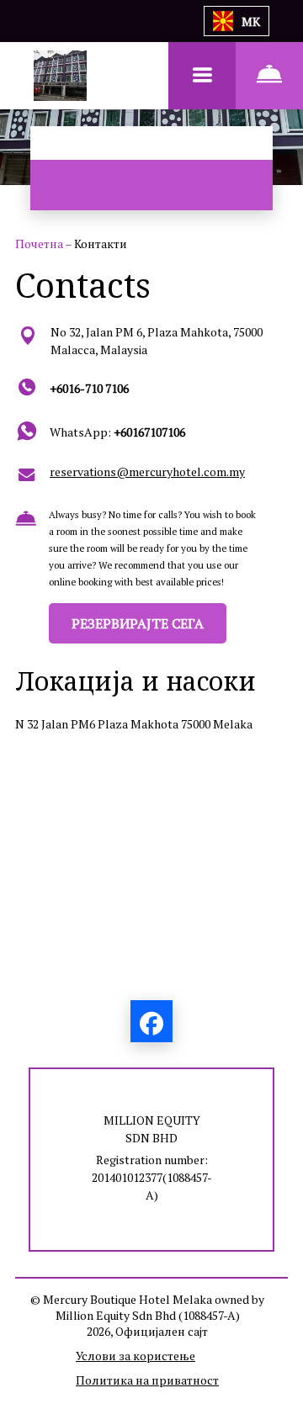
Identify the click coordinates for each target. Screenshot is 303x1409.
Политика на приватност (147, 1380)
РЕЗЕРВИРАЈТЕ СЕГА (138, 623)
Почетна (40, 244)
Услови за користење (135, 1356)
